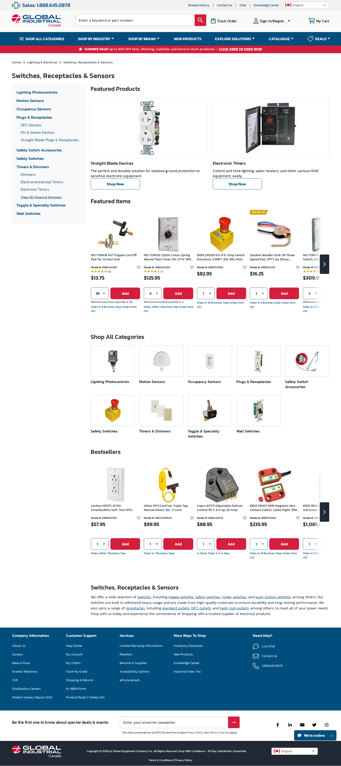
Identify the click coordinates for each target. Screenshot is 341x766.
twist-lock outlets (234, 608)
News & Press (21, 663)
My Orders (73, 663)
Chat (243, 5)
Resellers (126, 654)
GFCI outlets (201, 608)
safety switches (207, 597)
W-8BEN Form (76, 688)
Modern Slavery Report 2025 (32, 697)
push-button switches (273, 597)
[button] (306, 5)
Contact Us (224, 5)
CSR (15, 680)
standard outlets (176, 608)
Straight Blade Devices (112, 163)
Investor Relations (25, 671)
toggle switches (181, 597)
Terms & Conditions (161, 760)
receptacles (135, 608)
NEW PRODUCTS (187, 39)
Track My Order (76, 671)
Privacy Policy (194, 732)
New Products (183, 654)
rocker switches (234, 597)
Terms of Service (219, 732)
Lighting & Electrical (42, 62)
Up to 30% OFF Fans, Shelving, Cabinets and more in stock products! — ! (173, 49)
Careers (17, 654)
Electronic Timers (229, 163)
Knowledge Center (266, 5)
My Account (74, 654)
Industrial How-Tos (187, 671)
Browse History (198, 5)
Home (16, 62)
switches (144, 597)
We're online (314, 735)
